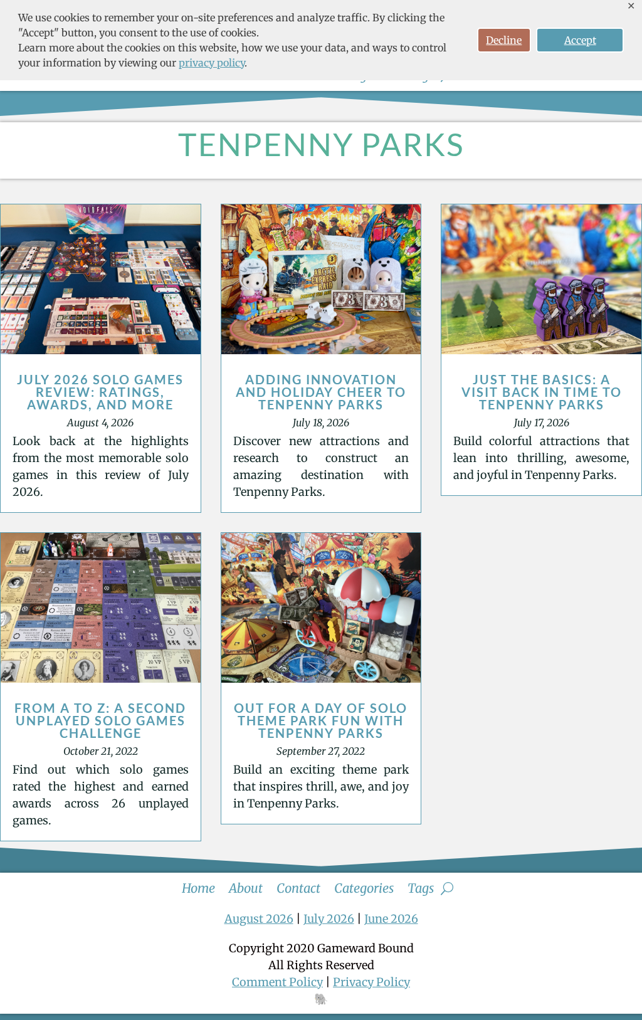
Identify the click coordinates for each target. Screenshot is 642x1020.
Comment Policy (277, 982)
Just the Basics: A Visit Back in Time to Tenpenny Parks (541, 392)
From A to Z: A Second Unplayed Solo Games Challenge (100, 720)
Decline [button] (504, 40)
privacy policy (212, 62)
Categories (364, 886)
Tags (421, 886)
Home (198, 886)
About (246, 886)
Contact (298, 886)
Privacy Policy (371, 982)
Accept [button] (580, 40)
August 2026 (258, 919)
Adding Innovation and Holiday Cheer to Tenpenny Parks (321, 392)
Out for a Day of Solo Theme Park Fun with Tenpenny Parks (321, 720)
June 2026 (391, 919)
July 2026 (328, 919)
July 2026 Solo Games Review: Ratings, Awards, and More (100, 392)
